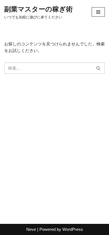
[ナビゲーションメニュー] (98, 12)
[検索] (98, 68)
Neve (31, 229)
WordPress (72, 229)
